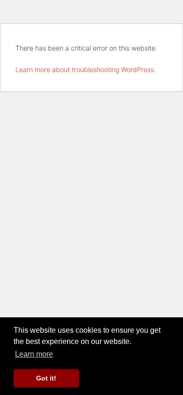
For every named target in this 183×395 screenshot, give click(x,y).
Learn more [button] (34, 354)
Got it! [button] (46, 378)
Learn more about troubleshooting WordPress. (85, 69)
